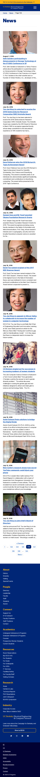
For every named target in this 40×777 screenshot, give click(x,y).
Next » (20, 554)
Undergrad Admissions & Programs (14, 633)
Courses (6, 638)
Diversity (6, 576)
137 (34, 547)
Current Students (8, 644)
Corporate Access (9, 709)
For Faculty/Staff (8, 674)
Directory (6, 590)
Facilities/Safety (8, 671)
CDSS (5, 758)
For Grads (6, 661)
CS (4, 748)
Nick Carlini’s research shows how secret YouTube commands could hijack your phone (19, 470)
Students (6, 601)
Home (5, 13)
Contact (5, 624)
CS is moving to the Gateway (23, 2)
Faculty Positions (9, 618)
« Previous (20, 543)
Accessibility (7, 761)
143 (26, 551)
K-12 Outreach (8, 616)
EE (3, 744)
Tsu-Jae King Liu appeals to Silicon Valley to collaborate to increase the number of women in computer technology (20, 318)
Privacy (5, 768)
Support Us (7, 613)
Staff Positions (8, 621)
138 (13, 551)
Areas (5, 686)
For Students (7, 658)
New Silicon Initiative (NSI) (12, 711)
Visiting (5, 579)
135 (23, 547)
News (11, 13)
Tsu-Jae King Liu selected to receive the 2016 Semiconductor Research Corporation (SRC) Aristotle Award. (19, 111)
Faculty (5, 596)
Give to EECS (19, 730)
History (5, 573)
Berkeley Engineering (9, 754)
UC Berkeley (7, 751)
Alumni (5, 604)
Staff (4, 598)
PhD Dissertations (9, 694)
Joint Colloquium (8, 697)
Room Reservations (9, 653)
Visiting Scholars (8, 677)
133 (11, 547)
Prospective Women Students (13, 641)
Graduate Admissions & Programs (14, 636)
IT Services (7, 669)
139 (19, 551)
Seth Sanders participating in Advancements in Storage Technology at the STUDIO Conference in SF (19, 61)
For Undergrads (8, 664)
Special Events (8, 581)
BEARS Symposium (9, 699)
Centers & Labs (8, 689)
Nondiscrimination (8, 764)
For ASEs (6, 666)
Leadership (6, 593)
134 (17, 547)
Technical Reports (9, 691)
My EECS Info (8, 656)
